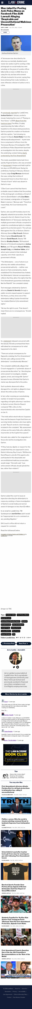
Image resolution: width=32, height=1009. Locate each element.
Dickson (24, 621)
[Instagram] (22, 638)
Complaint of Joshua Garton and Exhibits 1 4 (13, 534)
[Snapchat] (28, 638)
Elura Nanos (5, 860)
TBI (14, 634)
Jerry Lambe (4, 27)
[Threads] (24, 638)
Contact (9, 997)
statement (7, 341)
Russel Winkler (6, 634)
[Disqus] (16, 720)
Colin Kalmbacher (7, 794)
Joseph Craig (5, 628)
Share (5, 32)
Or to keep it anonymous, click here (17, 776)
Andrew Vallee (10, 615)
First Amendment (18, 624)
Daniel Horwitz (6, 618)
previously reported (10, 113)
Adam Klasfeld (6, 893)
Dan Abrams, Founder (19, 997)
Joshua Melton (6, 631)
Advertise (24, 988)
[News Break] (30, 638)
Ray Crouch (16, 631)
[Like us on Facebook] (19, 638)
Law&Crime (4, 535)
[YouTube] (17, 638)
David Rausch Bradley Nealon (10, 621)
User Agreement (7, 994)
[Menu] (2, 2)
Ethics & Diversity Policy (20, 994)
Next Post (22, 643)
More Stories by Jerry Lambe (16, 694)
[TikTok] (20, 638)
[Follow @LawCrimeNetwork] (26, 638)
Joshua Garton (16, 628)
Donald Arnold (6, 624)
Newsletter (8, 991)
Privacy (15, 991)
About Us (17, 988)
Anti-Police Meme (23, 615)
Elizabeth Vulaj (6, 827)
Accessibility (22, 991)
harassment (7, 165)
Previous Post (9, 643)
